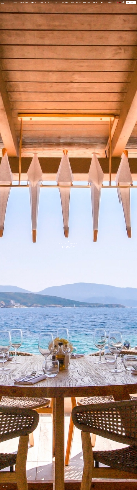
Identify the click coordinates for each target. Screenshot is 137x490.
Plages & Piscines (44, 2)
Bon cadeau (110, 2)
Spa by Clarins (64, 2)
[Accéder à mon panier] (123, 3)
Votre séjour (131, 2)
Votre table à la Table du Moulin (130, 14)
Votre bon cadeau (131, 17)
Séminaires (55, 2)
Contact (102, 2)
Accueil (15, 2)
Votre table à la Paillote (130, 6)
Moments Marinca (76, 2)
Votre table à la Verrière (130, 10)
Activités (95, 2)
